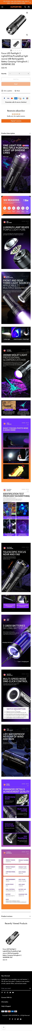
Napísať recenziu (16, 121)
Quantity (3, 74)
